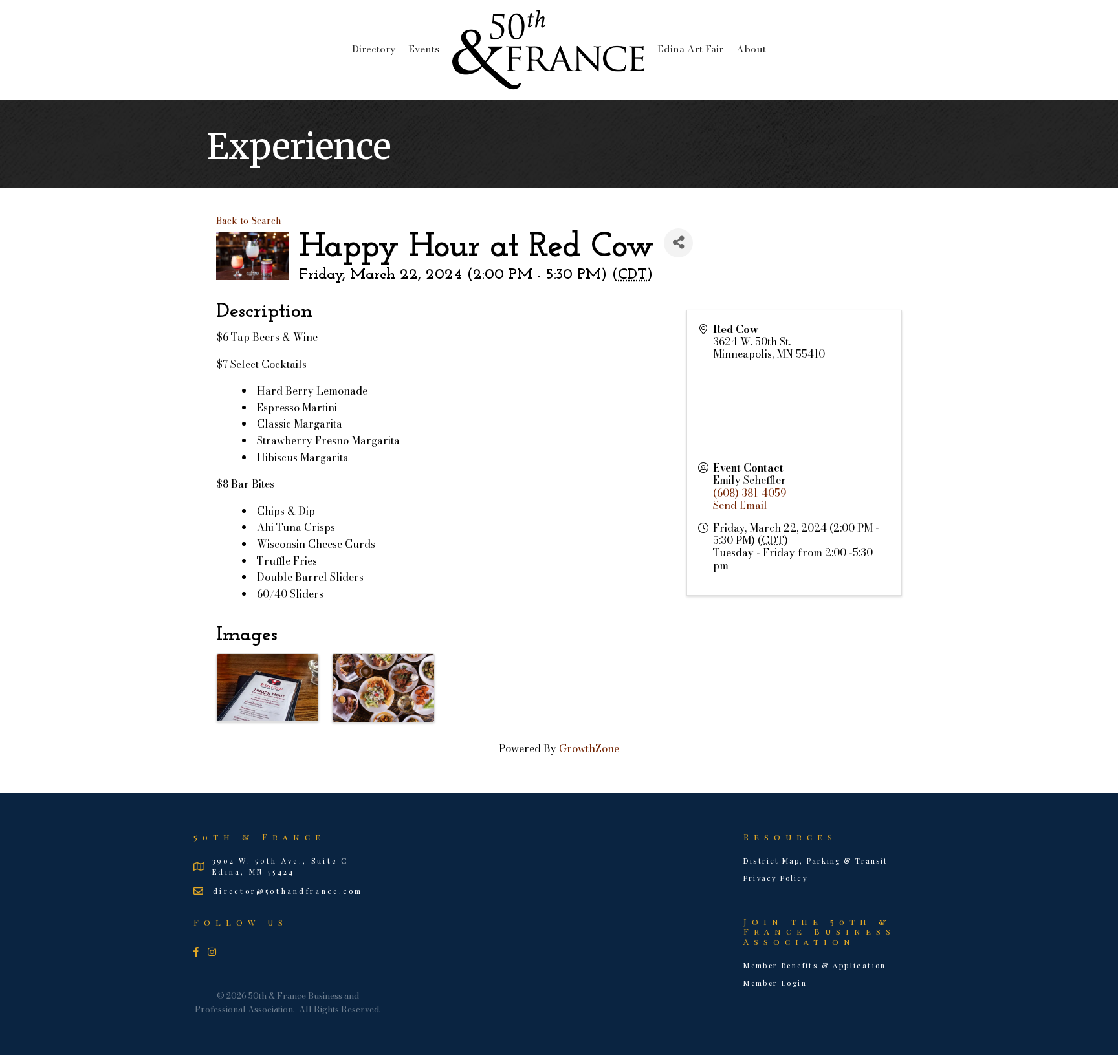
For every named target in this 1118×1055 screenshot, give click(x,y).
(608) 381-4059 (749, 493)
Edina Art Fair (690, 48)
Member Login (775, 983)
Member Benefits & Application (814, 965)
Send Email (740, 505)
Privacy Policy (775, 878)
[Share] (678, 242)
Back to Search (248, 220)
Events (423, 48)
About (751, 48)
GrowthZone (589, 748)
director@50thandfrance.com (288, 891)
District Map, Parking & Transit (815, 860)
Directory (373, 48)
